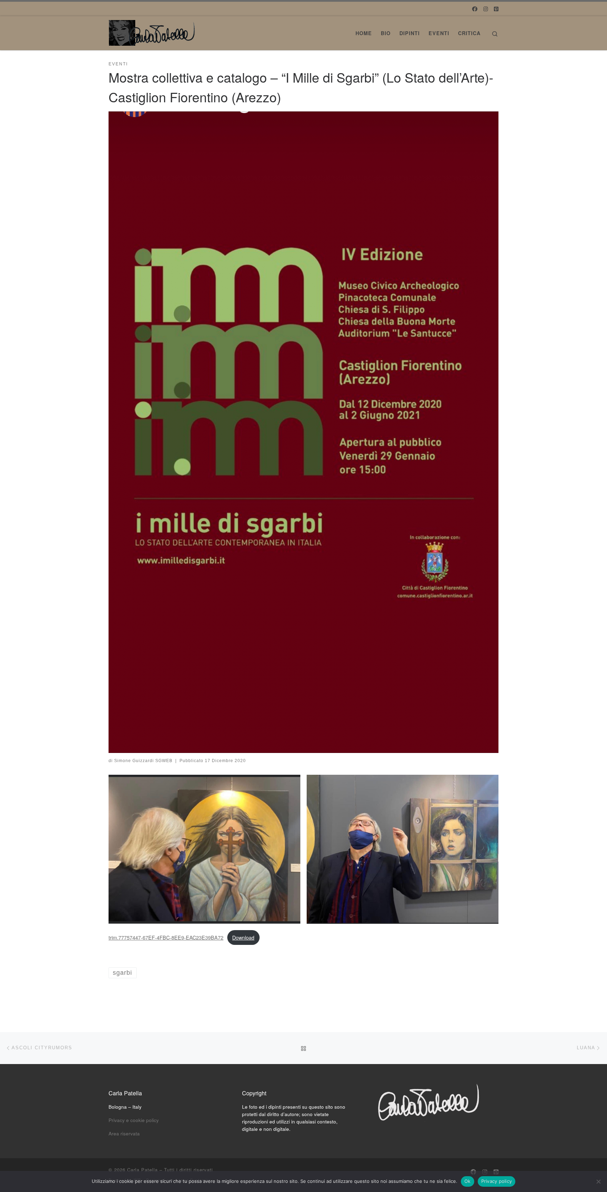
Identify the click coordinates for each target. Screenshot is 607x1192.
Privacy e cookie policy (134, 1120)
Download (243, 937)
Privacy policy (496, 1181)
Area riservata (124, 1133)
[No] (598, 1181)
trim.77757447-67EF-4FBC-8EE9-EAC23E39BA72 (166, 937)
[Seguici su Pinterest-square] (496, 9)
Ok (467, 1181)
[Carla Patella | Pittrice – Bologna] (152, 31)
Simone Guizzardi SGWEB (143, 760)
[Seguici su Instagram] (485, 9)
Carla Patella (142, 1169)
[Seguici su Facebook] (474, 9)
